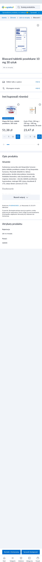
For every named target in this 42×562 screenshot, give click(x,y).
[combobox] (28, 7)
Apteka (4, 17)
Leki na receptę (24, 17)
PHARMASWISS (14, 205)
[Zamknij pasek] (39, 12)
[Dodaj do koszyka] (18, 136)
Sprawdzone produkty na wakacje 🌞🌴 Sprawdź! (19, 12)
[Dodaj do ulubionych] (38, 25)
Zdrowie (13, 17)
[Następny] (38, 144)
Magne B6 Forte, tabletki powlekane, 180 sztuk (10, 122)
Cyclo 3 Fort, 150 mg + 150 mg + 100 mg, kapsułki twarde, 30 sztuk (32, 123)
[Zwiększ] (13, 136)
